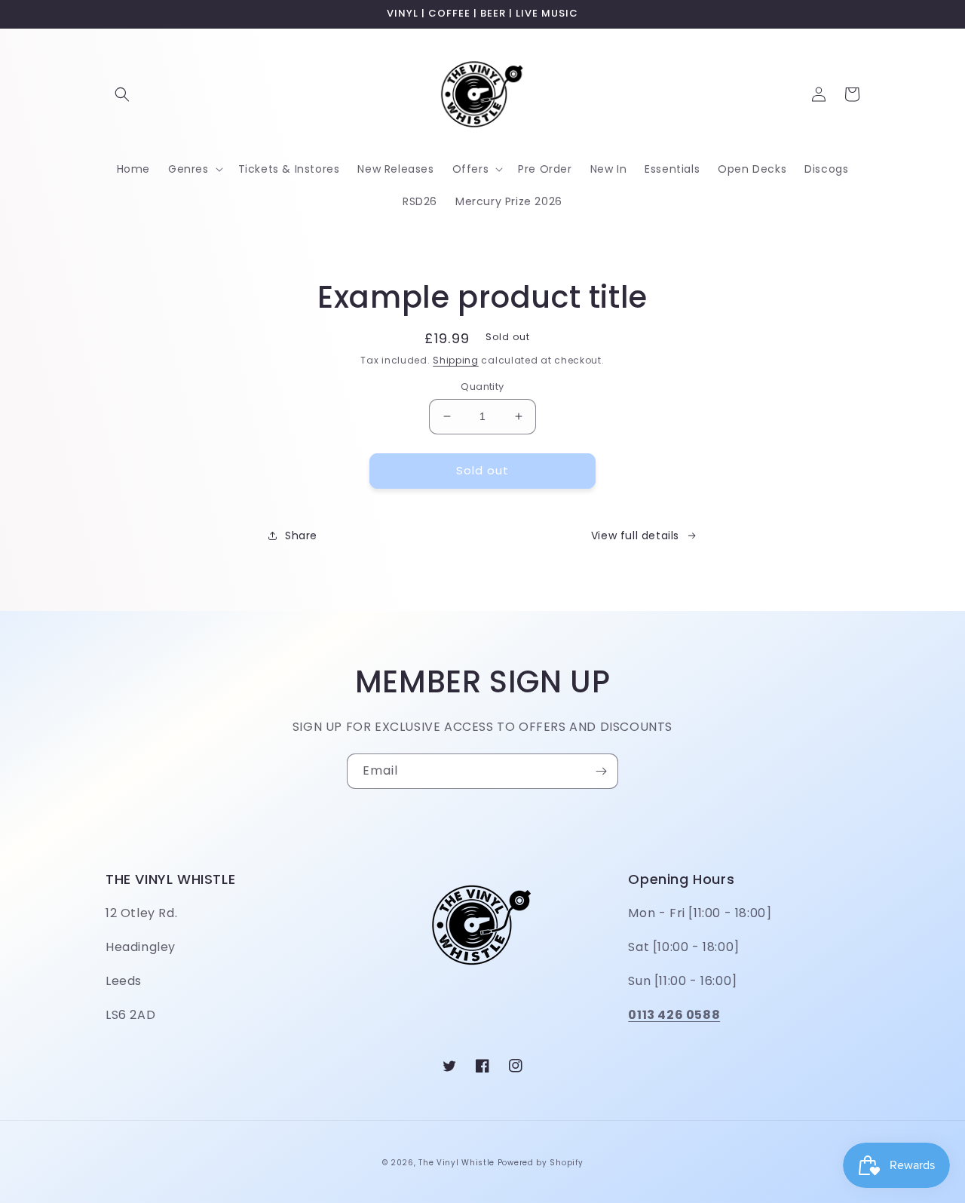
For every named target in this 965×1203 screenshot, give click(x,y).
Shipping (456, 360)
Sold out (482, 470)
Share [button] (301, 535)
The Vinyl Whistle (456, 1162)
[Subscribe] (600, 771)
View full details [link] (635, 535)
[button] (122, 94)
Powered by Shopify (541, 1162)
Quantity (482, 386)
